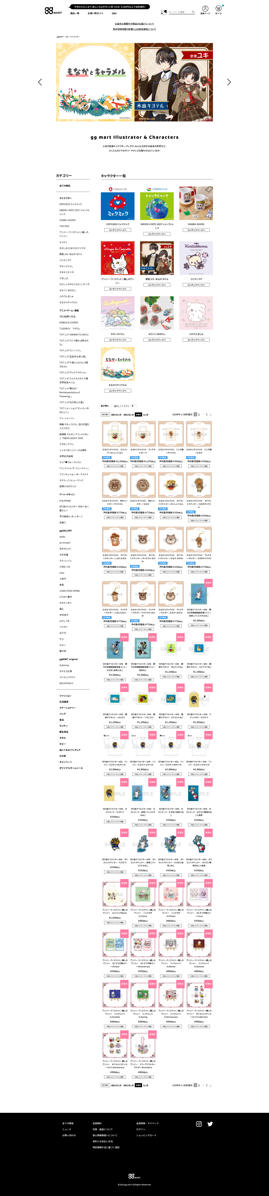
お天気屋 (63, 554)
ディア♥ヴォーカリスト (70, 462)
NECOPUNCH (66, 683)
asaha (62, 536)
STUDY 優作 (65, 596)
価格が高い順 (129, 414)
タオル (62, 737)
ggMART (60, 36)
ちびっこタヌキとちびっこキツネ (74, 284)
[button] (40, 82)
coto (61, 572)
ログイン (140, 1129)
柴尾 (61, 584)
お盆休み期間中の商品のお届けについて (134, 23)
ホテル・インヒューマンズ (71, 480)
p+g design (65, 500)
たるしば (63, 278)
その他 (62, 756)
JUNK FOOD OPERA (69, 590)
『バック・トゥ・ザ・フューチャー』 (74, 468)
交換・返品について (103, 1129)
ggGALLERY (65, 530)
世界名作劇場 (66, 456)
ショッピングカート (146, 1135)
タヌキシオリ (65, 602)
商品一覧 (74, 13)
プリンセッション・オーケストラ (73, 474)
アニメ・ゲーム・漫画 (69, 310)
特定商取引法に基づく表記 (106, 1147)
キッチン (63, 725)
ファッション (65, 695)
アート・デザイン (67, 494)
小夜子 (62, 578)
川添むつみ (64, 566)
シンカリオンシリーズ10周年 (73, 450)
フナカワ (63, 627)
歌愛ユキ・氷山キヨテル (70, 254)
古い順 (145, 414)
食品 (61, 719)
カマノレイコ (65, 560)
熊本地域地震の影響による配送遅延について (134, 29)
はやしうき (64, 621)
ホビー (62, 743)
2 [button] (199, 414)
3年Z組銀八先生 (67, 316)
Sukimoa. (64, 665)
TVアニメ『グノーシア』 (70, 350)
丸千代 (62, 633)
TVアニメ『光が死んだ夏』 (71, 402)
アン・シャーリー (67, 418)
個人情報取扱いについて (105, 1135)
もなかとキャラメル (68, 302)
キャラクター (65, 198)
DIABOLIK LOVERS (68, 322)
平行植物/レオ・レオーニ (71, 516)
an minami (64, 542)
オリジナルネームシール (71, 768)
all (67, 36)
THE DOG (64, 226)
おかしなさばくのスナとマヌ (72, 248)
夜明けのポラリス (67, 486)
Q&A (114, 13)
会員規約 (97, 1123)
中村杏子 (63, 614)
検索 (193, 12)
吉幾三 (62, 522)
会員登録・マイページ (147, 1123)
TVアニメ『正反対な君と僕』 (72, 356)
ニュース (66, 1129)
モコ (61, 639)
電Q (61, 608)
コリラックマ (65, 260)
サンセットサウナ (67, 677)
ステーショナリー (67, 707)
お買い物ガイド (95, 13)
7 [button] (206, 414)
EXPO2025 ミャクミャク (70, 204)
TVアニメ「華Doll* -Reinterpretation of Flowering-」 (69, 392)
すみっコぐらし (66, 266)
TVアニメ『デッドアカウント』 (72, 372)
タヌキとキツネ (66, 272)
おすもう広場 (65, 671)
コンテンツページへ (118, 230)
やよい (62, 645)
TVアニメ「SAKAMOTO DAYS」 (74, 334)
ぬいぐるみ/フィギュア (70, 749)
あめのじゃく (65, 548)
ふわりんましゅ (66, 296)
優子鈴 (62, 651)
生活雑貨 (63, 701)
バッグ (62, 713)
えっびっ (63, 242)
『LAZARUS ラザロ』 (69, 328)
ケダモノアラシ (66, 444)
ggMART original (68, 659)
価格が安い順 (116, 414)
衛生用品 (63, 731)
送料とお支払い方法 (103, 1141)
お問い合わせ (69, 1135)
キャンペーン (65, 762)
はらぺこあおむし (67, 290)
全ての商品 (64, 185)
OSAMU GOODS (67, 220)
